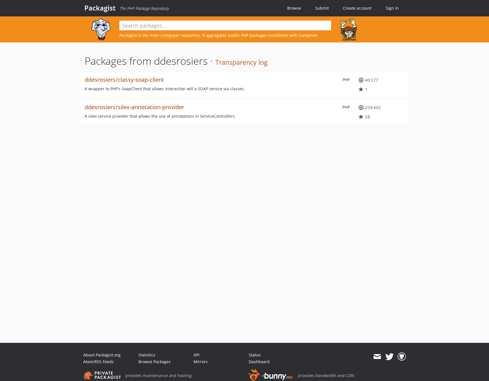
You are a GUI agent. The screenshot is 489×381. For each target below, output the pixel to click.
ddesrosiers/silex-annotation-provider (134, 107)
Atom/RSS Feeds (98, 361)
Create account (357, 8)
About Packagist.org (102, 355)
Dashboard (259, 361)
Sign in (392, 8)
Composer (170, 35)
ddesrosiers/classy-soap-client (124, 79)
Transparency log (241, 62)
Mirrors (201, 361)
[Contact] (377, 357)
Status (255, 355)
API (197, 355)
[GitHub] (402, 357)
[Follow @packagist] (389, 357)
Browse (294, 8)
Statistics (146, 355)
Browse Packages (154, 361)
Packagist (100, 7)
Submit (322, 8)
